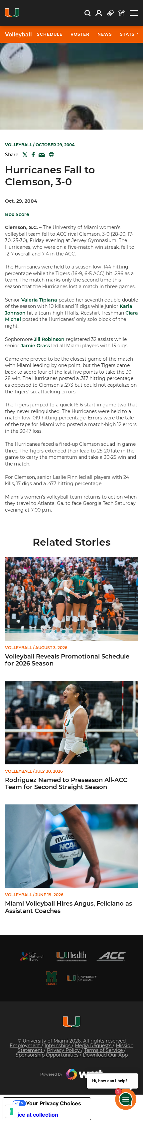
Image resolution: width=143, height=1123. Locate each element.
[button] (134, 13)
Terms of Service (104, 1050)
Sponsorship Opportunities (48, 1055)
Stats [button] (127, 34)
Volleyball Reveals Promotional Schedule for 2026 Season (67, 660)
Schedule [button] (50, 34)
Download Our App (105, 1055)
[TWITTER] (24, 154)
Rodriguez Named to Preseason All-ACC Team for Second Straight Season (66, 784)
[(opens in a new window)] (32, 956)
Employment (26, 1046)
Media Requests (94, 1046)
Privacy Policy (64, 1050)
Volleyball (18, 34)
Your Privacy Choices (53, 1103)
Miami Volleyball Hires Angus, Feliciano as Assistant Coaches (68, 907)
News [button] (104, 34)
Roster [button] (80, 34)
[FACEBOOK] (32, 154)
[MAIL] (40, 155)
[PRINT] (50, 154)
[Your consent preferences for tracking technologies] (11, 1111)
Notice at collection (33, 1114)
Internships (58, 1046)
